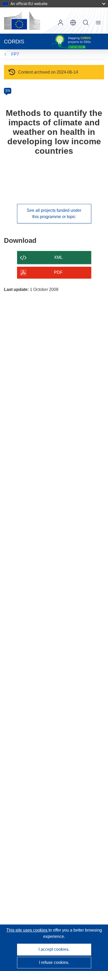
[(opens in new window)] (22, 20)
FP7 (15, 54)
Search (85, 22)
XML (58, 257)
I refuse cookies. (54, 962)
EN (8, 91)
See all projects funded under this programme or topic (54, 213)
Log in (60, 22)
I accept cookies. (54, 949)
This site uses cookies (27, 930)
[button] (73, 22)
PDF (58, 272)
